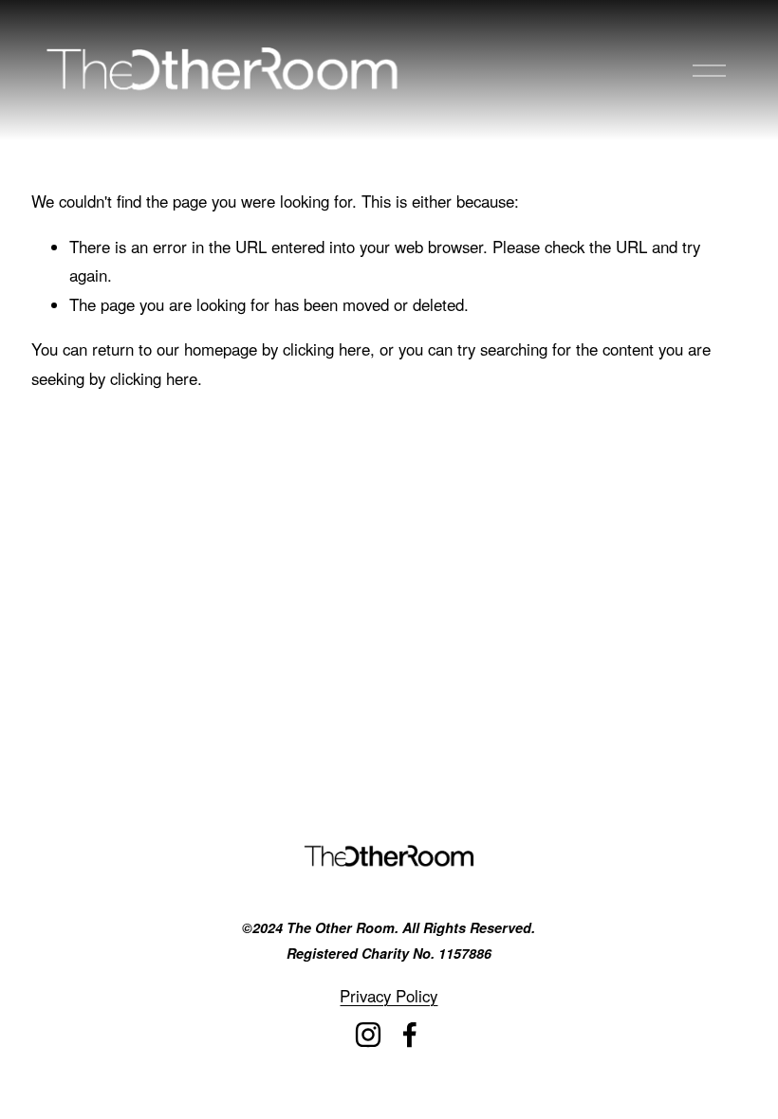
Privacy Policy (388, 995)
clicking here (326, 349)
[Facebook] (410, 1034)
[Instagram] (368, 1034)
